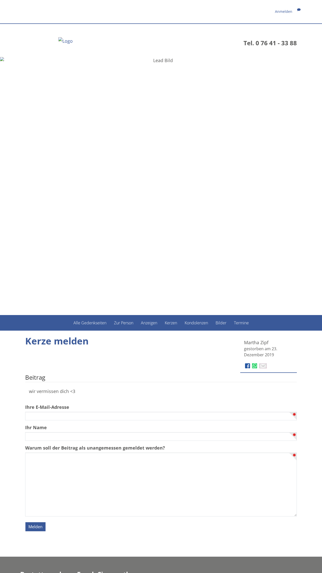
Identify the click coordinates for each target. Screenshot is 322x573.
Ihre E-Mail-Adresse (47, 407)
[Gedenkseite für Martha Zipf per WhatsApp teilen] (255, 365)
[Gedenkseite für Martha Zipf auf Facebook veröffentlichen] (248, 365)
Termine (241, 322)
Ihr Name (36, 427)
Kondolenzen (196, 322)
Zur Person (123, 322)
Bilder (221, 322)
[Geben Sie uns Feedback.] (299, 11)
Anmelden (283, 11)
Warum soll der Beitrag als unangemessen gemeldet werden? (95, 448)
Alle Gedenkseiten (89, 322)
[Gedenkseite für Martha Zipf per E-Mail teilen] (263, 365)
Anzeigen (149, 322)
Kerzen (171, 322)
